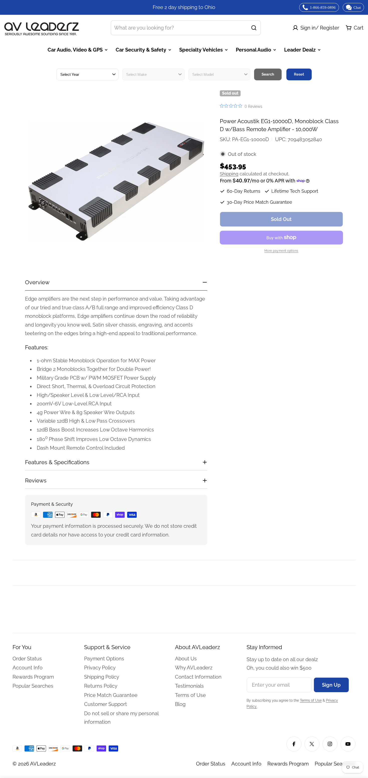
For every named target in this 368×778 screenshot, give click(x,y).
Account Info (246, 764)
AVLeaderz (43, 764)
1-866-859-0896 (323, 8)
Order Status (210, 764)
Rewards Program (288, 764)
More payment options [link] (281, 250)
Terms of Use (311, 700)
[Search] (254, 28)
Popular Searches (335, 764)
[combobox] (186, 27)
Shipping (229, 173)
